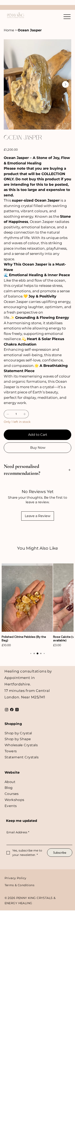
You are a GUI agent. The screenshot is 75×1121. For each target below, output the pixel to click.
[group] (37, 605)
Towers (11, 751)
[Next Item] (65, 84)
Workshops (14, 800)
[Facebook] (12, 709)
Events (11, 806)
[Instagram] (6, 709)
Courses (12, 794)
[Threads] (17, 709)
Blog (9, 788)
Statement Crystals (22, 757)
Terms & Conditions (20, 885)
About (10, 782)
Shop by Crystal (18, 733)
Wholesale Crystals (21, 745)
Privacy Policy (15, 878)
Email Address (17, 832)
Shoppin (12, 724)
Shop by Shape (18, 739)
